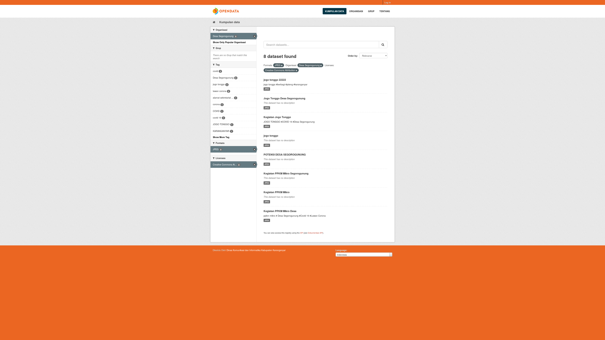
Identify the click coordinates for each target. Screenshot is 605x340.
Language (341, 250)
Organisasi (356, 11)
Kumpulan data (334, 11)
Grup (371, 11)
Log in (387, 2)
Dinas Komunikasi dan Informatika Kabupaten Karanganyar (256, 250)
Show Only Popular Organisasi (229, 42)
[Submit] (383, 44)
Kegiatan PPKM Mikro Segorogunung (286, 173)
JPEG (267, 89)
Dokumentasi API (315, 232)
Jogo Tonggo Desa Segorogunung (284, 98)
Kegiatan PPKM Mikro (277, 192)
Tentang (384, 11)
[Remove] (281, 65)
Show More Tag (221, 137)
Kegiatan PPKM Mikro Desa (280, 211)
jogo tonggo (271, 135)
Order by (352, 55)
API (301, 232)
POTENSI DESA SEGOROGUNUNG (285, 154)
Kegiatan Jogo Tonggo (277, 117)
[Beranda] (214, 22)
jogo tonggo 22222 (275, 80)
